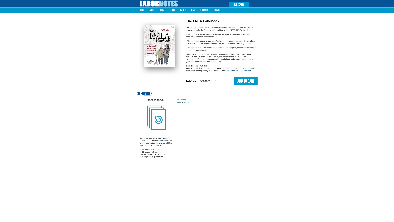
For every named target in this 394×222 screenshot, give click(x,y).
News (193, 10)
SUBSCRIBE (239, 4)
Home (142, 10)
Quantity (205, 80)
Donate (162, 10)
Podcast (217, 10)
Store (173, 10)
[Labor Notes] (159, 4)
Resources (204, 10)
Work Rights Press (182, 102)
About (152, 10)
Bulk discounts (163, 141)
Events (183, 10)
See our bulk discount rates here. (238, 71)
